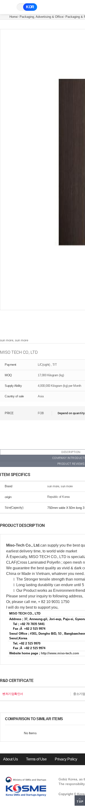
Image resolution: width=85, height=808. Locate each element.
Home (13, 17)
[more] (67, 719)
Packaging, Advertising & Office (41, 17)
